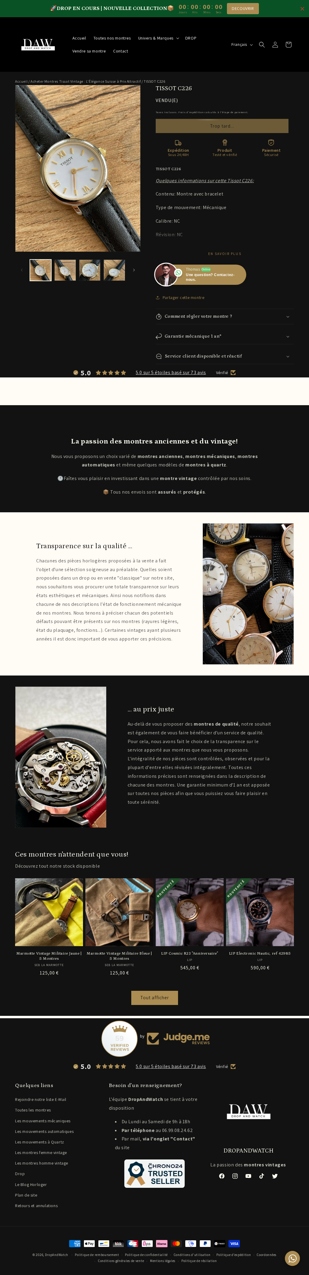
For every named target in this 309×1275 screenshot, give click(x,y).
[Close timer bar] (302, 8)
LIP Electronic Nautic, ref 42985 (260, 953)
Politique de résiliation (199, 1261)
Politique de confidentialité (146, 1255)
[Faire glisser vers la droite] (134, 270)
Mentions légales (162, 1261)
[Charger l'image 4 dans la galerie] (114, 270)
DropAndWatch (56, 1255)
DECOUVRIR (243, 8)
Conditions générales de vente (121, 1261)
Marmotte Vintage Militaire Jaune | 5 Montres (48, 956)
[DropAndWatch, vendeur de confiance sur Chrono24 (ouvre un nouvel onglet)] (154, 1173)
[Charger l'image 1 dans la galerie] (40, 270)
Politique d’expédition (233, 1255)
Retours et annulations (36, 1205)
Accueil (21, 81)
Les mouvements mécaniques (43, 1121)
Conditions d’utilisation (192, 1255)
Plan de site (26, 1195)
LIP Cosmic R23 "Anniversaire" (189, 953)
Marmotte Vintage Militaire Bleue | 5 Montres (119, 956)
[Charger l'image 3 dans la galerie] (89, 270)
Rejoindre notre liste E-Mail (40, 1099)
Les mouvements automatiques (44, 1131)
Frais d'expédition (191, 112)
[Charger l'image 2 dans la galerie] (65, 270)
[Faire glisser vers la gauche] (21, 270)
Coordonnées (266, 1255)
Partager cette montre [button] (184, 297)
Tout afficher (154, 997)
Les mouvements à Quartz (39, 1142)
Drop (20, 1173)
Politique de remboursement (97, 1255)
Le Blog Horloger (31, 1184)
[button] (158, 38)
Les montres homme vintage (41, 1163)
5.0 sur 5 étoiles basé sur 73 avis (171, 372)
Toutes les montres (33, 1110)
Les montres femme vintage (41, 1152)
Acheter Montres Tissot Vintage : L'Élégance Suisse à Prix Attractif (85, 81)
